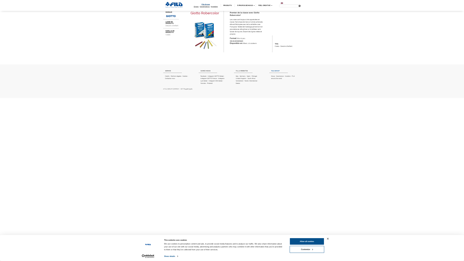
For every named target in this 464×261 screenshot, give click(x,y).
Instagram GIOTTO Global (216, 76)
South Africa (251, 78)
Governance (205, 6)
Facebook (203, 76)
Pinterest (210, 83)
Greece (238, 83)
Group (196, 6)
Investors (214, 6)
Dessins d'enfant (286, 46)
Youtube (203, 83)
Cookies (185, 76)
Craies (277, 46)
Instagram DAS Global (215, 81)
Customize (305, 249)
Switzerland (239, 81)
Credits (167, 76)
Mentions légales (176, 76)
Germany (242, 76)
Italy (237, 76)
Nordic (247, 81)
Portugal (254, 76)
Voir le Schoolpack (236, 41)
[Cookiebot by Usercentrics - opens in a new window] (148, 256)
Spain (248, 76)
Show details (169, 256)
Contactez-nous (170, 78)
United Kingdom (241, 78)
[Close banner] (328, 239)
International (253, 81)
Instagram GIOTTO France (208, 78)
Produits (227, 5)
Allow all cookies (307, 241)
